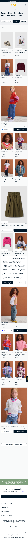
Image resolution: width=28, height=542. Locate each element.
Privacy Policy (12, 535)
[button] (27, 379)
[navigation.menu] (2, 5)
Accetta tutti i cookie (7, 282)
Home (2, 10)
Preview (7, 10)
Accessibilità (5, 532)
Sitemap (19, 535)
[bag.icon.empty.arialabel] (25, 5)
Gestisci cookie (14, 532)
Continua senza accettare (18, 258)
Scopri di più (19, 483)
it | (14, 526)
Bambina (18, 10)
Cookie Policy (22, 532)
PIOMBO (13, 10)
